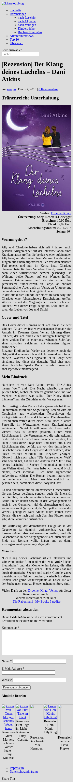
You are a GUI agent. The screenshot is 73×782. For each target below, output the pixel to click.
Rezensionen (18, 14)
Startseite (15, 10)
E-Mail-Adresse (13, 668)
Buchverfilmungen (30, 32)
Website (7, 680)
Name (7, 661)
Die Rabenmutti (23, 601)
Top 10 (14, 39)
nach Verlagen (27, 25)
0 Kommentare (48, 89)
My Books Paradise (47, 601)
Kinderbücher (26, 28)
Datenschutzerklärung (24, 771)
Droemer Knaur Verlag (43, 590)
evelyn (11, 89)
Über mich (16, 43)
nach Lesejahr (27, 17)
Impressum (17, 768)
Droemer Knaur (61, 213)
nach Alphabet (27, 21)
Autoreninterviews (21, 36)
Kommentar (10, 627)
